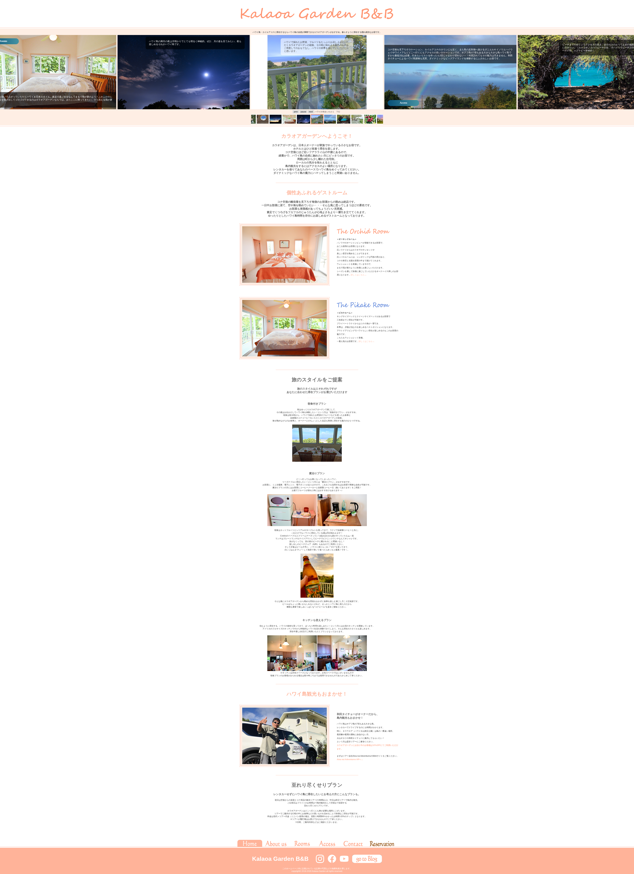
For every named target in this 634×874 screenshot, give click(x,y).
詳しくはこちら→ (359, 275)
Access (403, 102)
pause (303, 112)
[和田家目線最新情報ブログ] (367, 862)
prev (296, 112)
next (311, 112)
